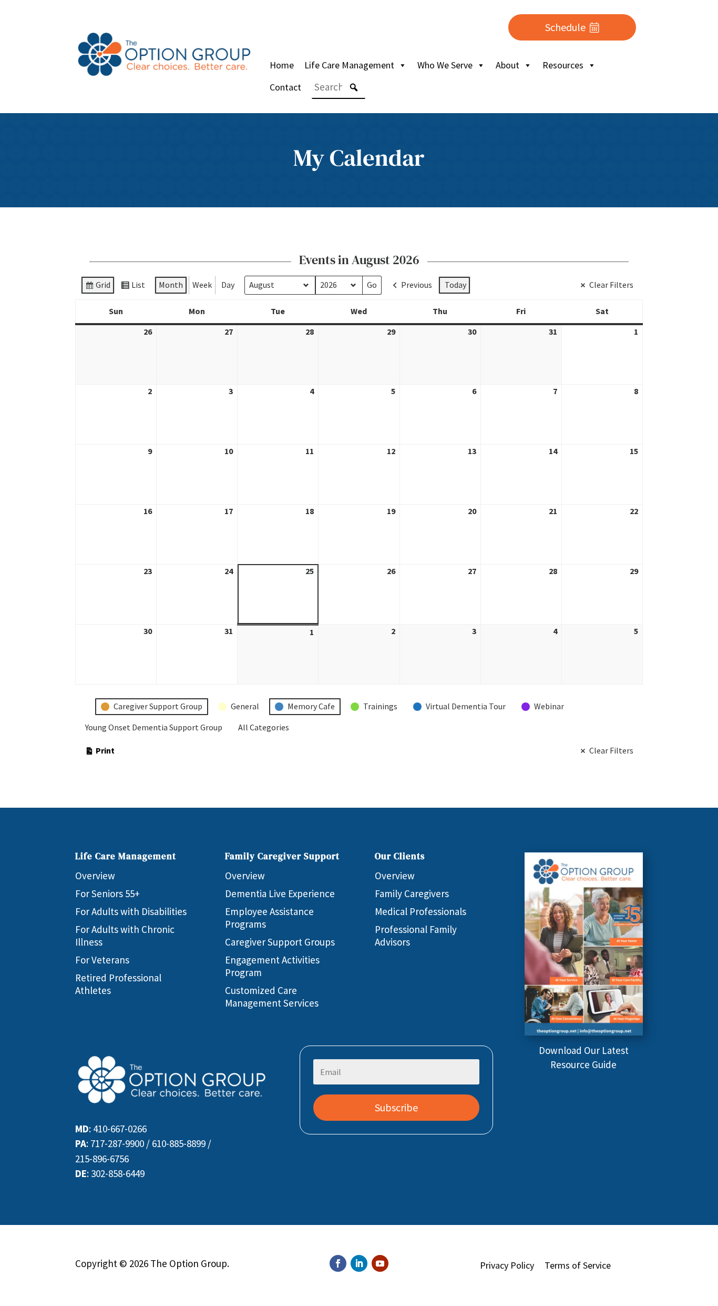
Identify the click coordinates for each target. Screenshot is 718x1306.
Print (100, 752)
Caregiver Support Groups (280, 942)
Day (227, 284)
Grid (97, 287)
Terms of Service (578, 1265)
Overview (95, 875)
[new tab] (584, 1032)
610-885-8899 (179, 1143)
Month (171, 284)
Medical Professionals (420, 911)
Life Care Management (349, 65)
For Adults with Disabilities (131, 911)
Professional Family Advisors (416, 935)
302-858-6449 (118, 1173)
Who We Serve (445, 65)
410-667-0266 (120, 1128)
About (507, 65)
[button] (353, 87)
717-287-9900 (117, 1143)
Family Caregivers (412, 893)
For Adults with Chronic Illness (125, 935)
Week (202, 284)
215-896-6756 (102, 1158)
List (132, 287)
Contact (285, 87)
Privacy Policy (507, 1265)
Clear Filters (611, 284)
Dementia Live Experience (280, 893)
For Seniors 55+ (107, 893)
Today (455, 284)
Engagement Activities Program (272, 966)
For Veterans (102, 959)
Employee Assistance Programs (269, 917)
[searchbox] (338, 87)
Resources (562, 65)
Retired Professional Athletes (118, 984)
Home (282, 65)
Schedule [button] (565, 27)
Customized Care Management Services (272, 996)
